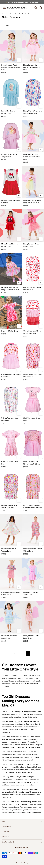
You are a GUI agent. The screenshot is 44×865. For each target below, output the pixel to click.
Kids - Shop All (10, 14)
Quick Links (5, 832)
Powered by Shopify (22, 863)
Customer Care (6, 827)
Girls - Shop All (19, 14)
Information (5, 837)
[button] (40, 7)
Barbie (29, 810)
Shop (3, 821)
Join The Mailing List (8, 842)
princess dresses (26, 767)
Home (3, 14)
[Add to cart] (19, 60)
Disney (32, 770)
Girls (17, 721)
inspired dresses (15, 739)
